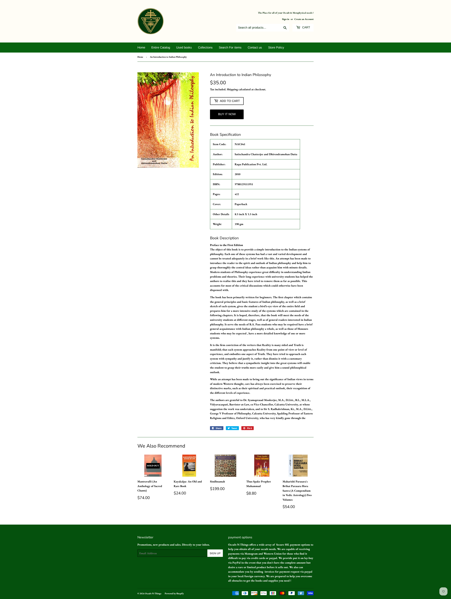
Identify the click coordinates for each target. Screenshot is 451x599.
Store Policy (276, 47)
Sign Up (215, 553)
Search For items (230, 47)
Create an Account (304, 19)
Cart (305, 27)
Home (141, 47)
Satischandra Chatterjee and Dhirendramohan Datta (266, 154)
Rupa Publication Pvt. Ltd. (251, 164)
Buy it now (227, 114)
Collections (205, 47)
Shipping (232, 89)
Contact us (255, 47)
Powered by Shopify (174, 593)
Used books (184, 47)
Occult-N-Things (153, 593)
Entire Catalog (160, 47)
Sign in (285, 19)
